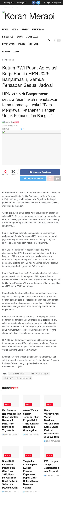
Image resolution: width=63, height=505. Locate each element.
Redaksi (7, 7)
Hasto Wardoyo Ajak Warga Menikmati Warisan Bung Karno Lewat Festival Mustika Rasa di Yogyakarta (51, 423)
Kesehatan (8, 44)
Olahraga (32, 36)
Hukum (24, 29)
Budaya (6, 51)
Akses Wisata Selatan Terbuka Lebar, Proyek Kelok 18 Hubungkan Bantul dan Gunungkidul (31, 420)
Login (47, 2)
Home (5, 29)
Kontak (15, 7)
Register (57, 2)
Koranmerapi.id (24, 378)
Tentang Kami (9, 2)
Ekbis (20, 36)
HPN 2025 (8, 378)
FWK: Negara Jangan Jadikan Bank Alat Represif (51, 466)
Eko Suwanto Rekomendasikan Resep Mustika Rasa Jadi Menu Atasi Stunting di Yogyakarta (11, 420)
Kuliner (33, 44)
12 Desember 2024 (9, 125)
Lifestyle (7, 36)
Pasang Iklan (22, 2)
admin (16, 122)
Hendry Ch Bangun (39, 373)
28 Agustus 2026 (11, 434)
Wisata (21, 44)
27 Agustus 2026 (31, 491)
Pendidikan (38, 29)
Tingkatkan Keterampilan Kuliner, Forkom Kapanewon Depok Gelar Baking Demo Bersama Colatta (30, 474)
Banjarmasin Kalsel (18, 373)
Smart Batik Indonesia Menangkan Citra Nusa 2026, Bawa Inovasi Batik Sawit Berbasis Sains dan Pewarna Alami (10, 474)
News (15, 29)
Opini (16, 51)
